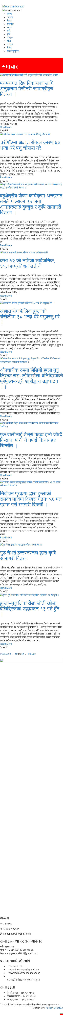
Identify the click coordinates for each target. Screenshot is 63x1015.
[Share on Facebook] (9, 130)
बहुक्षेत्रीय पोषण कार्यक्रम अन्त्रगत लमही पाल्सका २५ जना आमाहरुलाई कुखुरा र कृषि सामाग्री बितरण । (31, 204)
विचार (9, 20)
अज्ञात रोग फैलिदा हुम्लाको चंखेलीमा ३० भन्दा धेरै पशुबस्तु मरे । (30, 316)
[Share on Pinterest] (14, 130)
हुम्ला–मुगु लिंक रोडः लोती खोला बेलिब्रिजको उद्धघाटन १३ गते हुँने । (29, 608)
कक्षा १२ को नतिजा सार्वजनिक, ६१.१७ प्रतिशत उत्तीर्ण (27, 263)
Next (33, 653)
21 (23, 653)
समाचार (10, 17)
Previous (4, 653)
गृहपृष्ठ (9, 13)
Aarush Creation (54, 1007)
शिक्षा (9, 40)
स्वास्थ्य (10, 44)
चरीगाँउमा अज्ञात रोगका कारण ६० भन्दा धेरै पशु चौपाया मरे (30, 144)
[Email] (16, 130)
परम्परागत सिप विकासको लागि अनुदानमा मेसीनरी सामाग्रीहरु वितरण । (26, 88)
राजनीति (10, 24)
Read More (6, 127)
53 (29, 653)
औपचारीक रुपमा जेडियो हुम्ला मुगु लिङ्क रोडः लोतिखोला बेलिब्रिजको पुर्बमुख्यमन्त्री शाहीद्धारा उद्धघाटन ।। (31, 378)
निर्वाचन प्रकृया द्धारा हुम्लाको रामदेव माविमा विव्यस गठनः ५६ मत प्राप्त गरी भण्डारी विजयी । (30, 498)
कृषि (8, 34)
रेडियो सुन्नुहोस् (13, 51)
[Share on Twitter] (11, 130)
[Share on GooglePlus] (12, 130)
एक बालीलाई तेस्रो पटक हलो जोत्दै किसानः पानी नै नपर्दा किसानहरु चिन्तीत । (31, 439)
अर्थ (8, 30)
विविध (9, 47)
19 (16, 653)
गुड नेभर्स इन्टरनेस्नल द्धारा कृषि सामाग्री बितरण (28, 555)
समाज (9, 27)
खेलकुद (10, 37)
